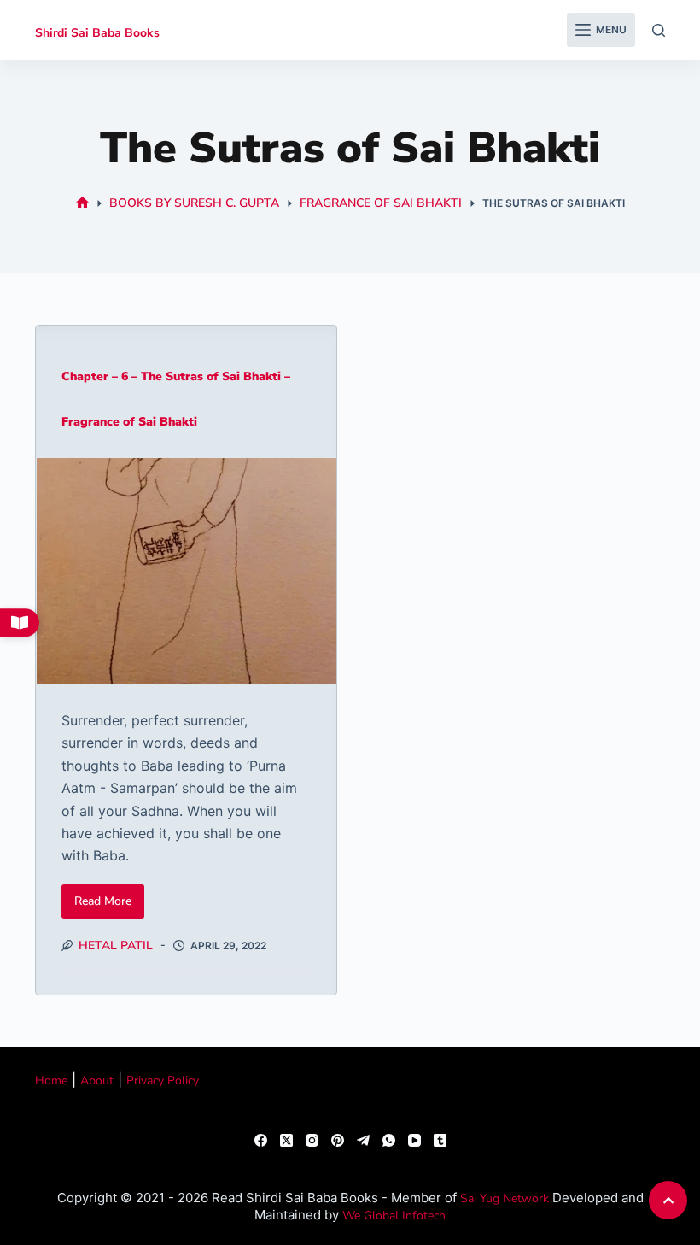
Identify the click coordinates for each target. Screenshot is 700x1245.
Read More (109, 896)
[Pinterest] (337, 1140)
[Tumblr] (440, 1140)
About (97, 1080)
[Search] (658, 30)
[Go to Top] (668, 1200)
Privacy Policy (162, 1080)
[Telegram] (363, 1140)
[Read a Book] (19, 622)
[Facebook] (260, 1140)
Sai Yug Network (504, 1198)
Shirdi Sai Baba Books (97, 33)
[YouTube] (414, 1140)
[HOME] (82, 203)
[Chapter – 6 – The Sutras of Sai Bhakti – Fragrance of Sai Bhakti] (186, 571)
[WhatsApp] (388, 1140)
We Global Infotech (394, 1215)
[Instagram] (312, 1140)
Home (51, 1080)
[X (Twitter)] (286, 1140)
